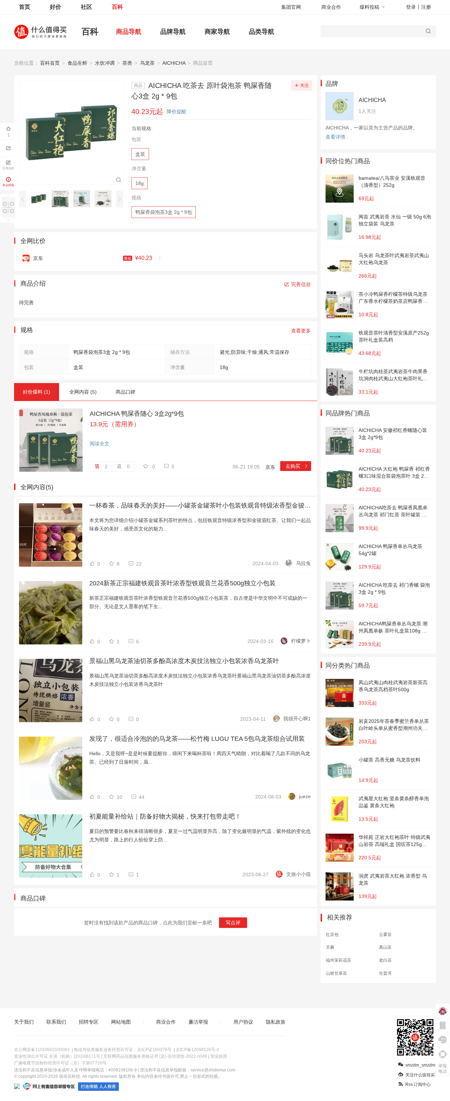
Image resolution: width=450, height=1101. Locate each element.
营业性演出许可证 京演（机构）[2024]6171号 (57, 1056)
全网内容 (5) (83, 392)
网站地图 (121, 1022)
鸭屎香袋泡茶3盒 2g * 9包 (163, 212)
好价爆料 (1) (36, 392)
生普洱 (385, 973)
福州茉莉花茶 (338, 960)
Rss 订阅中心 (418, 1084)
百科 (117, 7)
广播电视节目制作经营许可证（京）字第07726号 (60, 1063)
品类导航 (261, 31)
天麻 (330, 947)
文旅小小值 (298, 874)
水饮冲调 (105, 63)
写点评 (233, 922)
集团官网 (291, 7)
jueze (305, 796)
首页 (24, 7)
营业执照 (218, 1056)
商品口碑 (125, 392)
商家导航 (217, 31)
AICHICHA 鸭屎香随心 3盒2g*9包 (137, 413)
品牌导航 (173, 31)
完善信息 (301, 284)
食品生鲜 (77, 63)
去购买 (296, 466)
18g (139, 183)
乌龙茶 (147, 63)
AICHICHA (173, 63)
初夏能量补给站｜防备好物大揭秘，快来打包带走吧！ (165, 816)
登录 (411, 7)
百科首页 (50, 63)
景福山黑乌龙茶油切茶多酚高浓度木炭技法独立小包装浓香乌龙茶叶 (184, 660)
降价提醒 (176, 111)
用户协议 (243, 1022)
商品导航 (128, 31)
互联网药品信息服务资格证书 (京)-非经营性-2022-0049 (155, 1056)
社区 (86, 7)
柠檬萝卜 (301, 641)
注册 (426, 7)
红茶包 (332, 934)
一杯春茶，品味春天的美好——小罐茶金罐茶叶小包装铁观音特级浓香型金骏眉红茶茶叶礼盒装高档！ (200, 505)
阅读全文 (99, 443)
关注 (304, 85)
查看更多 (301, 330)
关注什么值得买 (420, 1075)
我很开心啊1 (297, 718)
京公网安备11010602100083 (42, 1049)
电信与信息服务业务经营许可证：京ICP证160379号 (123, 1049)
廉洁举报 (198, 1022)
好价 (55, 7)
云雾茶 (385, 934)
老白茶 (385, 960)
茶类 (127, 63)
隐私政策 (275, 1022)
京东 (270, 467)
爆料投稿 (369, 7)
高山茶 (385, 947)
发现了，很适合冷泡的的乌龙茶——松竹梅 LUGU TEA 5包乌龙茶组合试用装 (197, 738)
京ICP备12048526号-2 (197, 1049)
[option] (40, 199)
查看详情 (335, 137)
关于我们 (24, 1022)
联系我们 (56, 1022)
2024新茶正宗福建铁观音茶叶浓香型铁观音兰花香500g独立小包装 (182, 583)
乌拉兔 (303, 563)
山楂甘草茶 (336, 973)
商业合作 (331, 7)
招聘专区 (88, 1022)
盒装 (140, 154)
